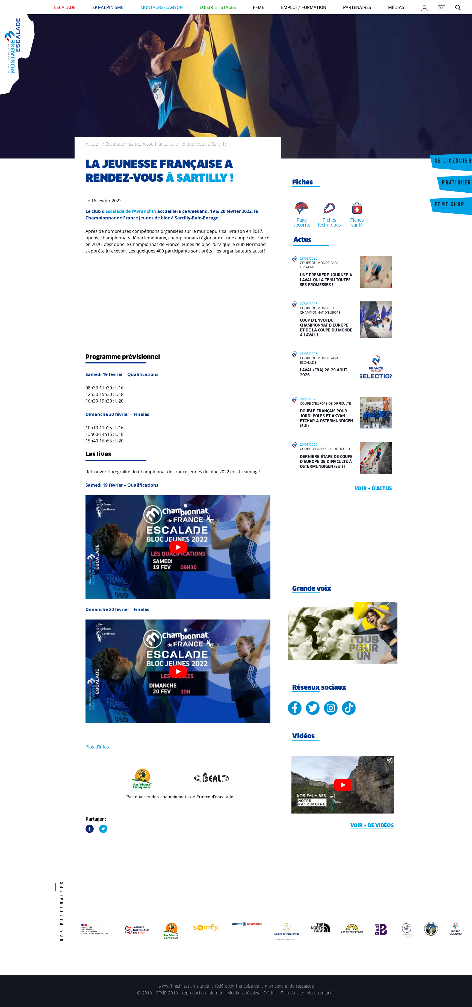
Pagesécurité (301, 222)
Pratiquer (456, 183)
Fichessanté (357, 222)
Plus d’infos (97, 747)
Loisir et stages (218, 8)
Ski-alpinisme (107, 8)
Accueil (93, 144)
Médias (396, 8)
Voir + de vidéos (372, 825)
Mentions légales (243, 993)
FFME (258, 8)
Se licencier (453, 161)
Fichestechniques (329, 222)
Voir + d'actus (373, 488)
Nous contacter (321, 993)
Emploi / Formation (303, 8)
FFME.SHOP (450, 205)
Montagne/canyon (161, 8)
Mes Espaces (424, 9)
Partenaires (357, 8)
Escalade (64, 8)
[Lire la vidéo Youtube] (177, 547)
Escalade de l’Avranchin (130, 211)
